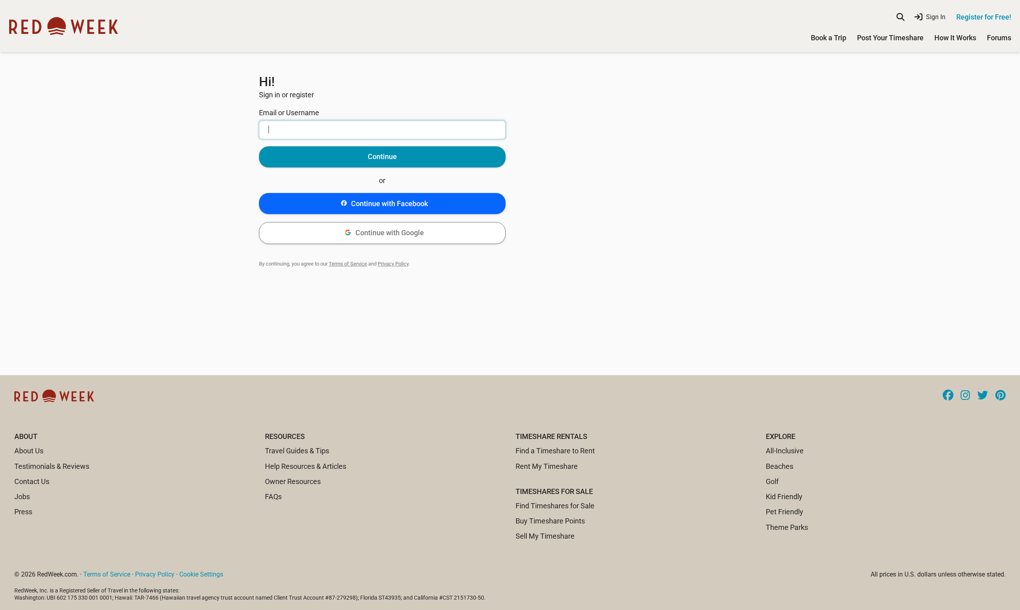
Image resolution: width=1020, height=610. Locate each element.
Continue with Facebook (389, 203)
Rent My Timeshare (547, 466)
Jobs (22, 496)
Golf (772, 481)
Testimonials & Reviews (51, 466)
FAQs (273, 496)
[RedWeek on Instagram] (965, 396)
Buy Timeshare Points (550, 521)
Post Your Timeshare (890, 37)
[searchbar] (900, 17)
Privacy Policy (393, 264)
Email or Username (289, 112)
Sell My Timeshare (545, 536)
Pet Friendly (784, 512)
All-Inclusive (785, 451)
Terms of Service (348, 264)
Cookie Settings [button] (201, 574)
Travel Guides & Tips (297, 451)
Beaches (779, 466)
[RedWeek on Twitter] (982, 396)
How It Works (955, 37)
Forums (999, 37)
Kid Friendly (784, 496)
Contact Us (31, 481)
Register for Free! (983, 17)
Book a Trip (828, 37)
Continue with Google (389, 232)
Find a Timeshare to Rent (555, 451)
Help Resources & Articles (305, 466)
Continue (382, 156)
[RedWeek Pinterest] (1000, 396)
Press (23, 512)
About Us (28, 451)
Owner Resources (293, 481)
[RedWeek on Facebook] (948, 396)
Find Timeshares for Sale (555, 506)
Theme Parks (787, 527)
